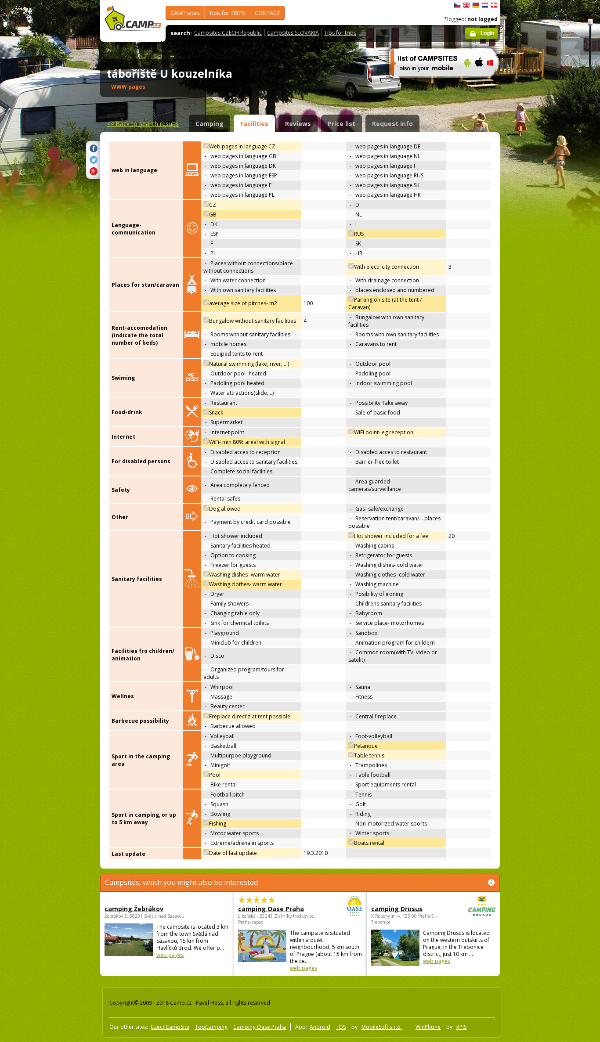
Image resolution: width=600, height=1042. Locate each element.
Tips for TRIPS (227, 13)
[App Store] (478, 82)
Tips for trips (340, 32)
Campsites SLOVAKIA (293, 32)
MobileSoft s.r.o (381, 1027)
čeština (457, 5)
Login (487, 33)
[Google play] (466, 82)
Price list (341, 123)
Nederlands (484, 5)
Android (320, 1027)
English (466, 5)
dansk (494, 5)
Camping (209, 123)
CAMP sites (185, 13)
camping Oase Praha (271, 909)
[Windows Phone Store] (495, 82)
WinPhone (428, 1027)
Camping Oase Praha (259, 1027)
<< (143, 123)
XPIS (461, 1027)
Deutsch (475, 5)
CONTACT (267, 13)
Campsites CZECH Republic (228, 32)
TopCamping (211, 1027)
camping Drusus (397, 909)
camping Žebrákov (134, 909)
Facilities (254, 123)
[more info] (421, 82)
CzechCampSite (170, 1027)
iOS (341, 1027)
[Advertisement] (536, 264)
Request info (392, 123)
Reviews (298, 123)
